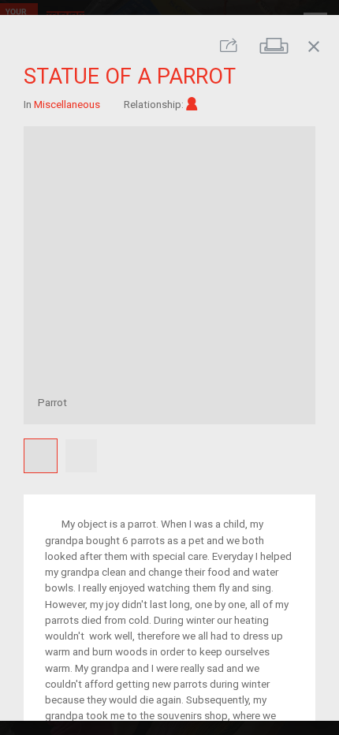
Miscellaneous (67, 103)
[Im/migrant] (192, 103)
